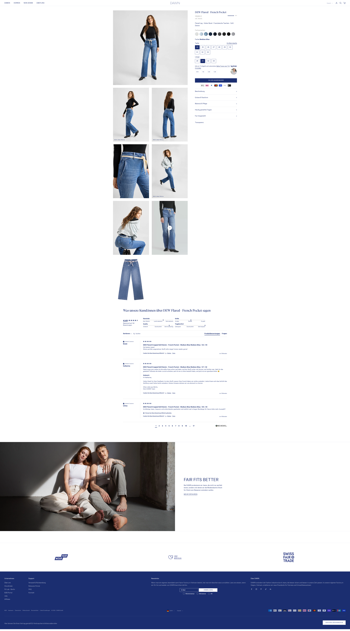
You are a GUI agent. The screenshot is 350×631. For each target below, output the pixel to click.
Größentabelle (232, 43)
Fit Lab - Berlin (9, 589)
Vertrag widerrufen (334, 622)
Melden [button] (169, 353)
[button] (156, 426)
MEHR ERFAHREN (190, 494)
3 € (209, 72)
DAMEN (7, 3)
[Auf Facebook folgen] (251, 589)
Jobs (5, 596)
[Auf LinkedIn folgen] (270, 589)
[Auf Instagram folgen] (256, 589)
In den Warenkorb (216, 80)
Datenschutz (18, 610)
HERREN (17, 3)
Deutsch (329, 3)
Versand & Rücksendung (37, 582)
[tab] (212, 333)
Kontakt (31, 592)
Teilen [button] (173, 353)
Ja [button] (165, 353)
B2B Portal (8, 592)
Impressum (10, 610)
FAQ (30, 589)
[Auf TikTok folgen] (266, 589)
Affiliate (7, 599)
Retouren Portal (34, 586)
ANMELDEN (208, 590)
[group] (132, 320)
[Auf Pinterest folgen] (261, 589)
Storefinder (8, 586)
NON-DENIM (28, 3)
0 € (197, 72)
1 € (203, 72)
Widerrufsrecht (26, 610)
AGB (5, 610)
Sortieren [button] (126, 333)
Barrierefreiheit (34, 610)
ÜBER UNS (40, 3)
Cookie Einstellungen (45, 610)
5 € (215, 72)
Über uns (7, 582)
